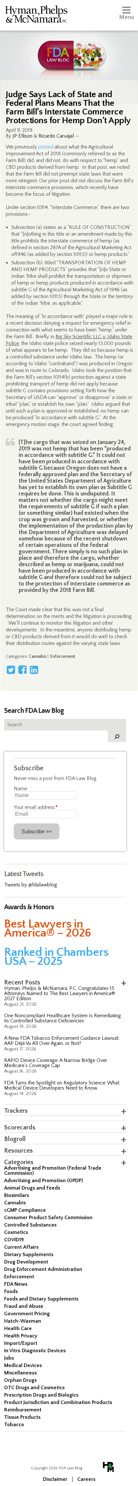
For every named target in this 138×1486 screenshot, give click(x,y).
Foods (11, 1291)
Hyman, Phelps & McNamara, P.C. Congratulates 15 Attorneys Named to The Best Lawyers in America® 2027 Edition (59, 993)
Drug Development (26, 1262)
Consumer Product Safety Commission (48, 1217)
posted (45, 147)
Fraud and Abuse (23, 1306)
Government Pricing (27, 1314)
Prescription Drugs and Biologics (41, 1395)
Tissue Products (22, 1417)
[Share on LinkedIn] (34, 670)
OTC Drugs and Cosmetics (34, 1388)
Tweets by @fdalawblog (30, 885)
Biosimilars (16, 1195)
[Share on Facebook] (22, 670)
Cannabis (38, 656)
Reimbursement (22, 1410)
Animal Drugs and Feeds (32, 1188)
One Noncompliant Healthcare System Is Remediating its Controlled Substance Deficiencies (62, 1018)
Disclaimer (55, 1479)
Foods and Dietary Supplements (41, 1299)
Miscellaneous (20, 1373)
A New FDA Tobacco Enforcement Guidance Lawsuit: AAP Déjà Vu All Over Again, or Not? (61, 1040)
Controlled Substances (30, 1225)
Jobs (9, 1358)
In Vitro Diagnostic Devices (34, 1351)
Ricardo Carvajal (56, 136)
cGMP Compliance (25, 1210)
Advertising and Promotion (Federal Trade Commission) (52, 1170)
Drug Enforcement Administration (43, 1269)
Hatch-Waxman (22, 1321)
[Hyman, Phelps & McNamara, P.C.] (36, 15)
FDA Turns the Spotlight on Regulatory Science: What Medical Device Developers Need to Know (61, 1085)
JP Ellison (22, 136)
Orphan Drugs (20, 1380)
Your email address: (36, 807)
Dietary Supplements (28, 1254)
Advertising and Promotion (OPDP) (43, 1180)
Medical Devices (23, 1365)
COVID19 (14, 1240)
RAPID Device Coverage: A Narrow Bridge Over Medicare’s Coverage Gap (55, 1062)
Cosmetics (16, 1232)
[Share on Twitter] (11, 670)
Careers (86, 1479)
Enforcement (62, 656)
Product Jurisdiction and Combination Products (58, 1402)
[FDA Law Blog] (69, 49)
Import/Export (20, 1343)
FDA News (15, 1284)
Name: (21, 789)
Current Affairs (21, 1247)
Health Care (18, 1328)
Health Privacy (20, 1336)
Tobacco (14, 1424)
